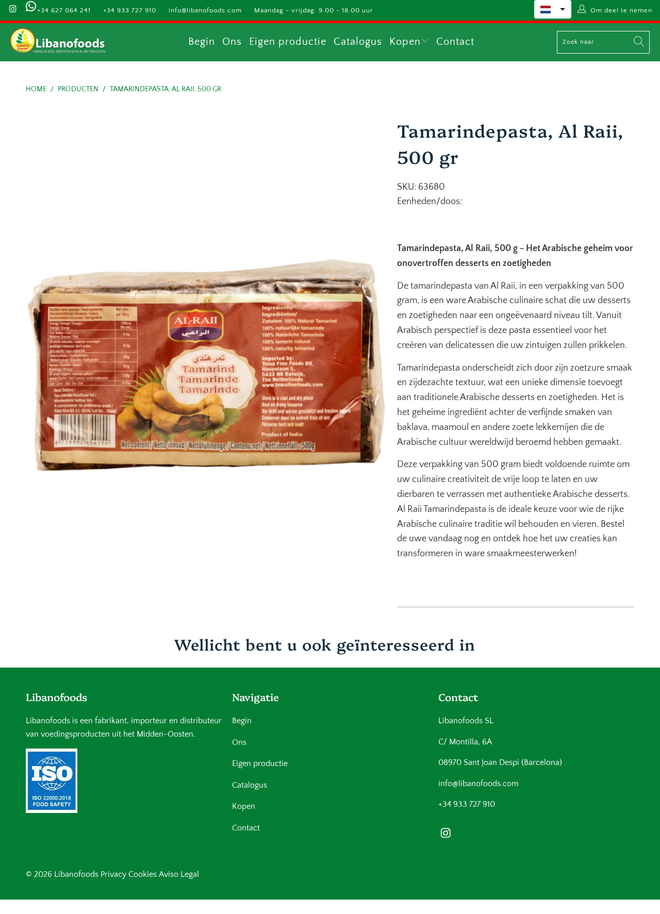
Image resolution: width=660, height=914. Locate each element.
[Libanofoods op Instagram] (12, 10)
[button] (552, 9)
